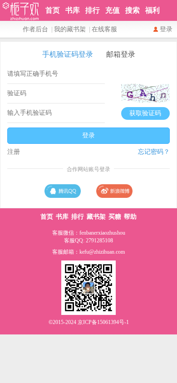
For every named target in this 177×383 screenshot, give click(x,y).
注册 (13, 151)
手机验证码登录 (67, 54)
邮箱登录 (120, 54)
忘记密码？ (154, 151)
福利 (152, 10)
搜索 (132, 10)
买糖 (114, 216)
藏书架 (96, 216)
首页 (52, 10)
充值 (112, 10)
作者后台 (35, 29)
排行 (92, 10)
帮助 (130, 216)
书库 (72, 10)
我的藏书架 (70, 29)
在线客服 (104, 29)
